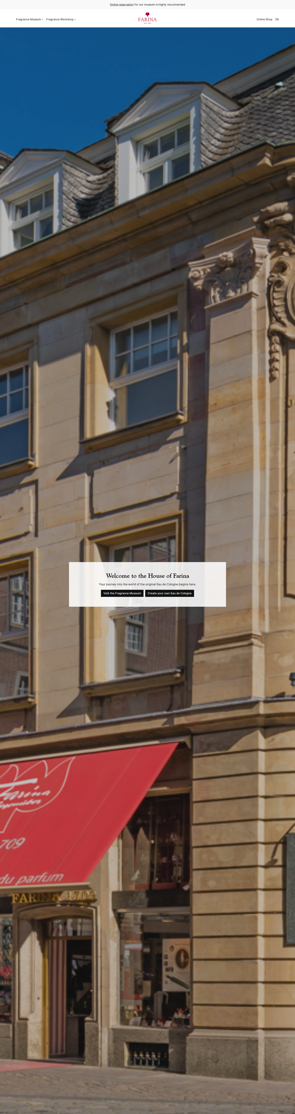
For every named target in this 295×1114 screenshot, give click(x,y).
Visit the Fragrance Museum (122, 593)
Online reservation (122, 4)
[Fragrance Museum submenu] (42, 19)
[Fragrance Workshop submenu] (75, 19)
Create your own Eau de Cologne (170, 593)
